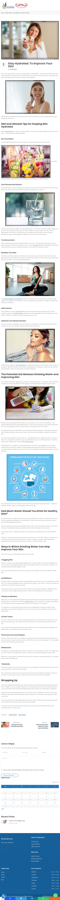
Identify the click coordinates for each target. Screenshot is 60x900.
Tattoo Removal (35, 846)
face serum (19, 311)
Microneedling (35, 861)
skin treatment (22, 714)
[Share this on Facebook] (10, 898)
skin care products (21, 365)
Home (2, 12)
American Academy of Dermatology (12, 299)
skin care (35, 245)
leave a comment (9, 775)
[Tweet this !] (21, 898)
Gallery (3, 877)
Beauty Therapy (8, 12)
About (2, 874)
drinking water (9, 131)
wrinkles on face (29, 601)
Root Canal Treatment (7, 842)
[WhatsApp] (43, 898)
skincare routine (29, 441)
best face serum (18, 313)
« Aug (2, 808)
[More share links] (54, 898)
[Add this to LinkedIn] (32, 898)
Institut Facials (35, 856)
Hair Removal (35, 841)
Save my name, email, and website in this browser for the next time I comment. (23, 770)
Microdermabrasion (36, 858)
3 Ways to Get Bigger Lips (17, 821)
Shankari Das (13, 69)
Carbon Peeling (35, 844)
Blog (2, 879)
